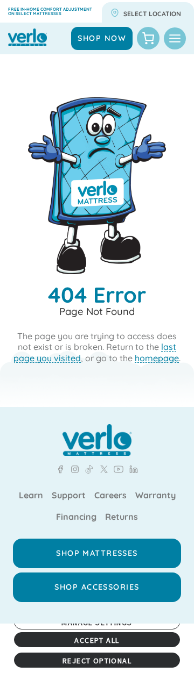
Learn (31, 495)
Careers (110, 495)
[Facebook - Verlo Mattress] (60, 469)
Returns (121, 517)
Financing (76, 517)
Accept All (96, 640)
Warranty (155, 495)
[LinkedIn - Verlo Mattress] (72, 469)
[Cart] (148, 38)
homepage (157, 358)
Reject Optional (97, 660)
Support (69, 495)
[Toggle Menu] (175, 38)
